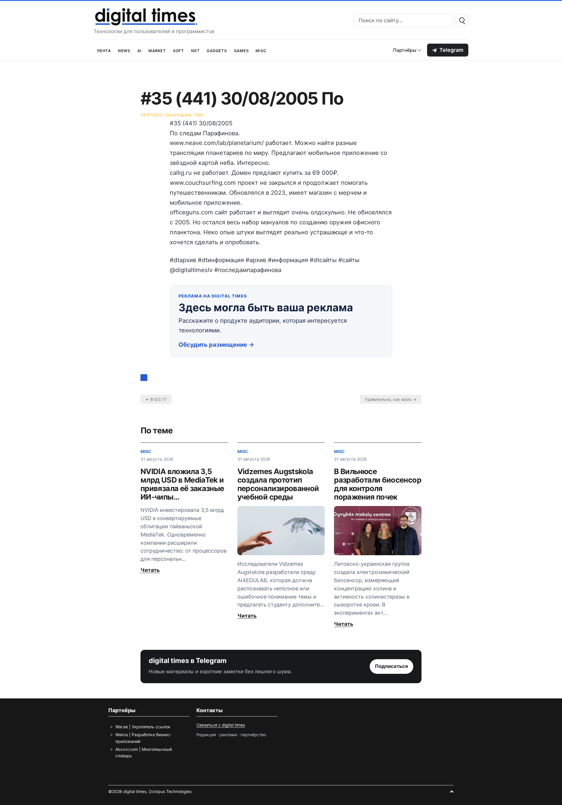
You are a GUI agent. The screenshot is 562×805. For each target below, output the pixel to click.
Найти (461, 20)
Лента (104, 50)
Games (241, 50)
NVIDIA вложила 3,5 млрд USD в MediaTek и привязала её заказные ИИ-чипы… (182, 484)
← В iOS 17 (156, 399)
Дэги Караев (178, 114)
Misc (261, 50)
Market (157, 50)
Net (195, 50)
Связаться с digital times (220, 724)
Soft (178, 50)
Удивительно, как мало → (391, 399)
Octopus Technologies (170, 791)
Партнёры (404, 50)
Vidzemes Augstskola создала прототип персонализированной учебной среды (278, 484)
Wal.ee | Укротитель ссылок (142, 726)
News (124, 50)
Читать (150, 570)
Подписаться (391, 666)
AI (139, 50)
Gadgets (217, 50)
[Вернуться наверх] (452, 791)
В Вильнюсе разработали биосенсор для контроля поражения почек (377, 484)
